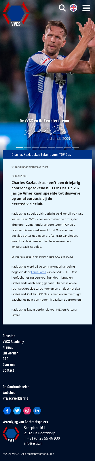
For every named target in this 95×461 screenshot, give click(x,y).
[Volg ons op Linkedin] (37, 410)
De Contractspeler (16, 387)
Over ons (9, 365)
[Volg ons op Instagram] (27, 410)
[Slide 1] (19, 147)
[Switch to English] (73, 7)
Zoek (66, 25)
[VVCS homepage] (16, 14)
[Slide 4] (43, 147)
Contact (8, 371)
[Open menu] (86, 8)
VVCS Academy (13, 342)
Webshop (9, 393)
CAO (5, 359)
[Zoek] (62, 8)
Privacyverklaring (15, 399)
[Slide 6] (59, 147)
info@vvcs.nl (33, 444)
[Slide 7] (67, 147)
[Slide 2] (27, 147)
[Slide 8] (75, 147)
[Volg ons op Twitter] (17, 410)
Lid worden (10, 354)
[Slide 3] (35, 147)
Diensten (9, 336)
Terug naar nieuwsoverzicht (31, 167)
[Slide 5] (51, 147)
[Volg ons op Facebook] (7, 410)
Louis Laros (38, 272)
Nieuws (8, 348)
